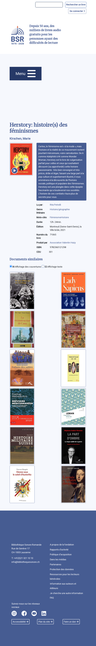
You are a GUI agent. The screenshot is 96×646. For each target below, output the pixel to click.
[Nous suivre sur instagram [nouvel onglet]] (14, 613)
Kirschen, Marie (20, 138)
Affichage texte (54, 266)
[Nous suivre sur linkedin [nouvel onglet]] (44, 613)
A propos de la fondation (62, 544)
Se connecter (77, 11)
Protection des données (62, 569)
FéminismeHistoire (59, 217)
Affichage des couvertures (27, 266)
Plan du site (44, 621)
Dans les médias (58, 559)
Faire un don (70, 621)
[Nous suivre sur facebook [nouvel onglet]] (24, 613)
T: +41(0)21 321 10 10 (22, 558)
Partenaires (55, 564)
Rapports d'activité (59, 549)
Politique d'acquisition (61, 554)
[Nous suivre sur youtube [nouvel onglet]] (34, 613)
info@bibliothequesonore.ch (26, 562)
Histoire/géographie (60, 209)
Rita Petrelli (55, 204)
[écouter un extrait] (15, 170)
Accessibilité (19, 621)
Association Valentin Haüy (63, 242)
